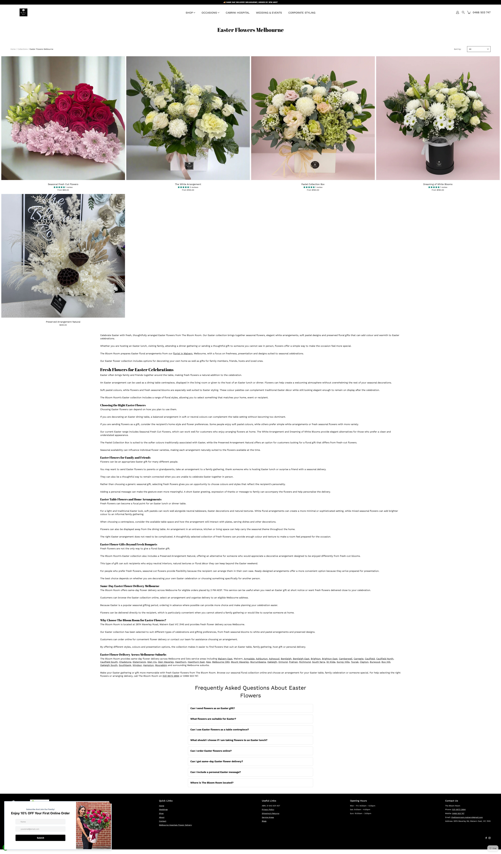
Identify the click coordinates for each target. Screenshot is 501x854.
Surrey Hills (343, 662)
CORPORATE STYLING (301, 12)
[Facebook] (486, 838)
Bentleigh (286, 658)
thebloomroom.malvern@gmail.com (467, 817)
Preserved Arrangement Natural (63, 321)
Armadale (249, 658)
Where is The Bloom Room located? (212, 782)
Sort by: (457, 49)
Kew (208, 662)
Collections (23, 49)
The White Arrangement (188, 184)
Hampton (148, 665)
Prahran (293, 662)
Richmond (305, 662)
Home (13, 49)
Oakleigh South (108, 665)
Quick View (63, 118)
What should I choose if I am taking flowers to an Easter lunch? (228, 740)
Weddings (163, 809)
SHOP (189, 12)
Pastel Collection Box (312, 184)
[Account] (457, 12)
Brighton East (330, 658)
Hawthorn (180, 662)
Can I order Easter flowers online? (211, 750)
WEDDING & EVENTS (269, 12)
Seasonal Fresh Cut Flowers (63, 184)
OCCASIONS (209, 12)
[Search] (463, 12)
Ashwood (274, 658)
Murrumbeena (258, 662)
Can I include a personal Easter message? (215, 772)
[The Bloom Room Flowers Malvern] (23, 12)
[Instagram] (489, 838)
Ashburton (262, 658)
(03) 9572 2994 (171, 676)
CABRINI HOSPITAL (238, 12)
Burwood (375, 662)
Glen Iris (152, 662)
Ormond (283, 662)
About (161, 817)
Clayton (364, 662)
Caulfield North (384, 658)
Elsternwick (139, 662)
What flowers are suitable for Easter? (213, 718)
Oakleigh (272, 662)
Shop (161, 813)
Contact (162, 821)
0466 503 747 (458, 813)
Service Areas (268, 817)
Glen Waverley (166, 662)
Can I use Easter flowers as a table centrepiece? (219, 729)
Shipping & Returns (270, 813)
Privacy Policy (268, 809)
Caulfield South (109, 662)
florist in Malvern (182, 353)
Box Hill (385, 662)
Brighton (316, 658)
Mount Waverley (240, 662)
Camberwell (345, 658)
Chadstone (125, 662)
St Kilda (330, 662)
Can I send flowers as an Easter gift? (212, 708)
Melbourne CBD (220, 662)
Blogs (264, 821)
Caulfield (370, 658)
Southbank (125, 665)
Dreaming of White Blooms (437, 184)
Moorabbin (161, 665)
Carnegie (358, 658)
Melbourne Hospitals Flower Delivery (175, 825)
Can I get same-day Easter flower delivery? (216, 761)
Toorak (355, 662)
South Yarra (318, 662)
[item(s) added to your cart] (469, 12)
